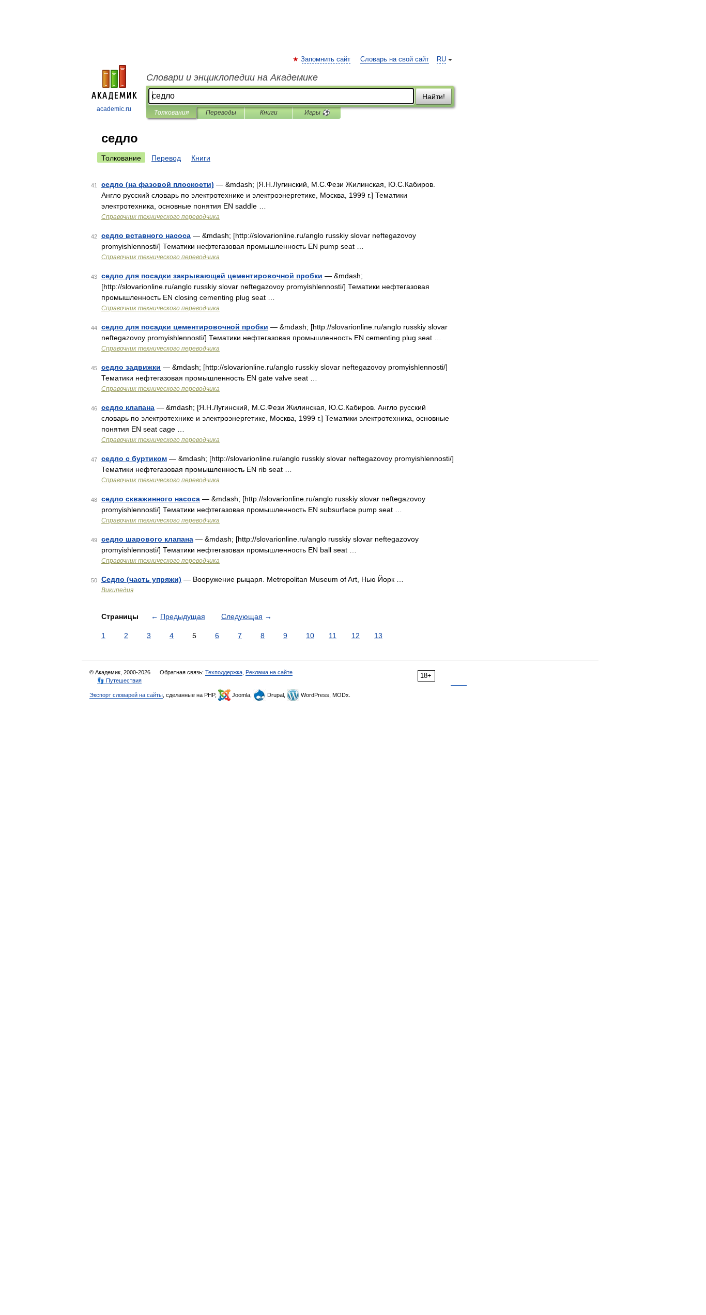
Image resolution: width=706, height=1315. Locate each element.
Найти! (433, 96)
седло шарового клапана (147, 539)
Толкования (171, 112)
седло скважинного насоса (150, 499)
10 (310, 635)
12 (355, 635)
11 (332, 635)
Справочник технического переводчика (160, 216)
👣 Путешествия (119, 680)
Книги (269, 112)
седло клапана (128, 407)
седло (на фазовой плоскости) (157, 184)
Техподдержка (223, 672)
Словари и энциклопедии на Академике (232, 77)
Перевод (166, 158)
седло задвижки (131, 367)
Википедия (117, 590)
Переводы (221, 112)
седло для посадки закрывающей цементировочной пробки (212, 276)
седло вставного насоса (146, 235)
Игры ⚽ (317, 112)
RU (441, 59)
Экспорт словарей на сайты (126, 695)
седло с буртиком (134, 458)
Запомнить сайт (326, 59)
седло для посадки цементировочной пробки (184, 327)
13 (378, 635)
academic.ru (114, 109)
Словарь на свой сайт (394, 59)
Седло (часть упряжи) (141, 579)
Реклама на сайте (269, 672)
